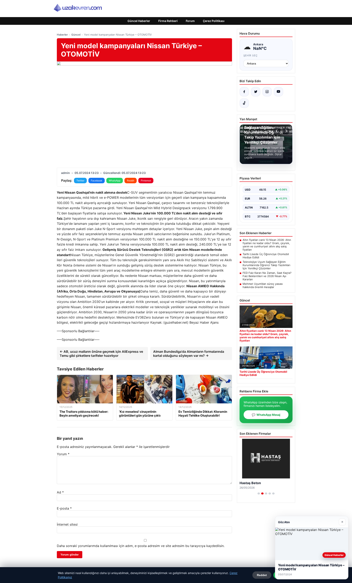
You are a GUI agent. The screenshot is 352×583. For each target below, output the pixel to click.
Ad (60, 492)
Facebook (96, 180)
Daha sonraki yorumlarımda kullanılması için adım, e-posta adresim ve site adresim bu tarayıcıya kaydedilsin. (140, 546)
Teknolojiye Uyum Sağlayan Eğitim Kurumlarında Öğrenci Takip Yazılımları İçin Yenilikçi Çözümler (266, 265)
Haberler (62, 34)
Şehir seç (250, 55)
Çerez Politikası (213, 21)
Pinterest (146, 180)
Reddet (262, 575)
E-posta (64, 508)
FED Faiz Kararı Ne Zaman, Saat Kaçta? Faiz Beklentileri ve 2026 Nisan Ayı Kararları (267, 276)
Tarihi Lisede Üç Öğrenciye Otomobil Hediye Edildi (266, 255)
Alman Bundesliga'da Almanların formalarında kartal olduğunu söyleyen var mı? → (188, 353)
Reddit (130, 180)
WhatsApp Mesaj (266, 414)
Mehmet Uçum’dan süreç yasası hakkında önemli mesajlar (263, 285)
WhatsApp (114, 180)
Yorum (63, 454)
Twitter (80, 180)
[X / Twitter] (255, 91)
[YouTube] (278, 91)
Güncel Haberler (139, 21)
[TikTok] (244, 103)
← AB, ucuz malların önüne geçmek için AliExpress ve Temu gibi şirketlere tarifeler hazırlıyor (101, 353)
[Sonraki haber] (285, 131)
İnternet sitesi (67, 524)
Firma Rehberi (168, 21)
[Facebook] (244, 91)
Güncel (75, 34)
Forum (190, 21)
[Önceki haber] (277, 131)
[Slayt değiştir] (258, 493)
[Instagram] (267, 91)
